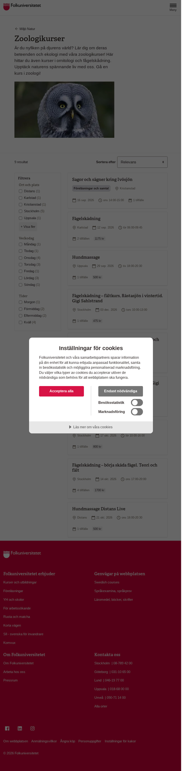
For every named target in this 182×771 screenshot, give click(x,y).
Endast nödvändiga (120, 391)
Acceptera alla (61, 391)
